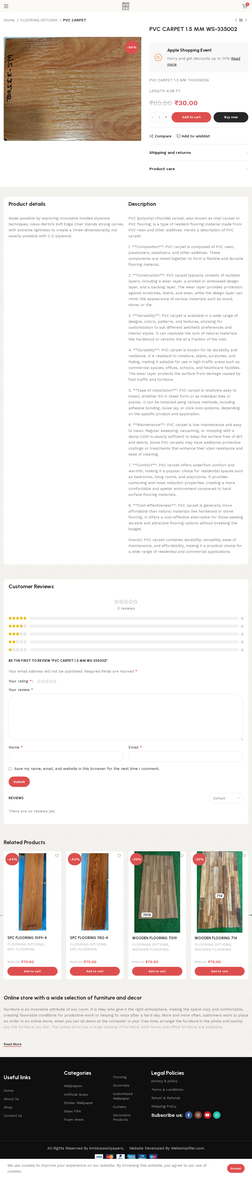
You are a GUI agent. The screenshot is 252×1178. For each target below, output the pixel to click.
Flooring (119, 1077)
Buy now (231, 117)
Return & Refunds (165, 1098)
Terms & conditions (167, 1089)
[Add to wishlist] (57, 855)
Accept (236, 1168)
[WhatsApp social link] (216, 1115)
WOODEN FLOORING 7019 (154, 938)
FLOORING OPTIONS (39, 20)
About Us (11, 1099)
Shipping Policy (163, 1106)
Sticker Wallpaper (78, 1103)
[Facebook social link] (188, 1115)
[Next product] (245, 20)
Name (16, 747)
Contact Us (13, 1116)
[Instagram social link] (198, 1115)
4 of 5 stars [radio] (51, 681)
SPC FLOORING (20, 949)
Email (135, 747)
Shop (8, 1107)
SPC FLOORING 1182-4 (89, 938)
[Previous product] (236, 20)
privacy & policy (164, 1081)
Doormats (121, 1085)
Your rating (20, 681)
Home (10, 20)
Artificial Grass (76, 1094)
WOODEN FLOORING (150, 949)
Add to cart (191, 117)
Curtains (119, 1107)
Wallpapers (73, 1086)
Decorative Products (122, 1117)
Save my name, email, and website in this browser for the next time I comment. (86, 768)
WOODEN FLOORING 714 (216, 938)
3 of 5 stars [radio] (47, 681)
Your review (21, 689)
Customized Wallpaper (123, 1096)
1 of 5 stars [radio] (39, 681)
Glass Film (72, 1111)
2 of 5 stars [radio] (43, 681)
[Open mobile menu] (6, 6)
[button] (32, 971)
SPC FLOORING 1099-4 (27, 938)
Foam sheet (74, 1119)
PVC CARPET (74, 20)
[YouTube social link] (207, 1115)
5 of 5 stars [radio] (55, 681)
